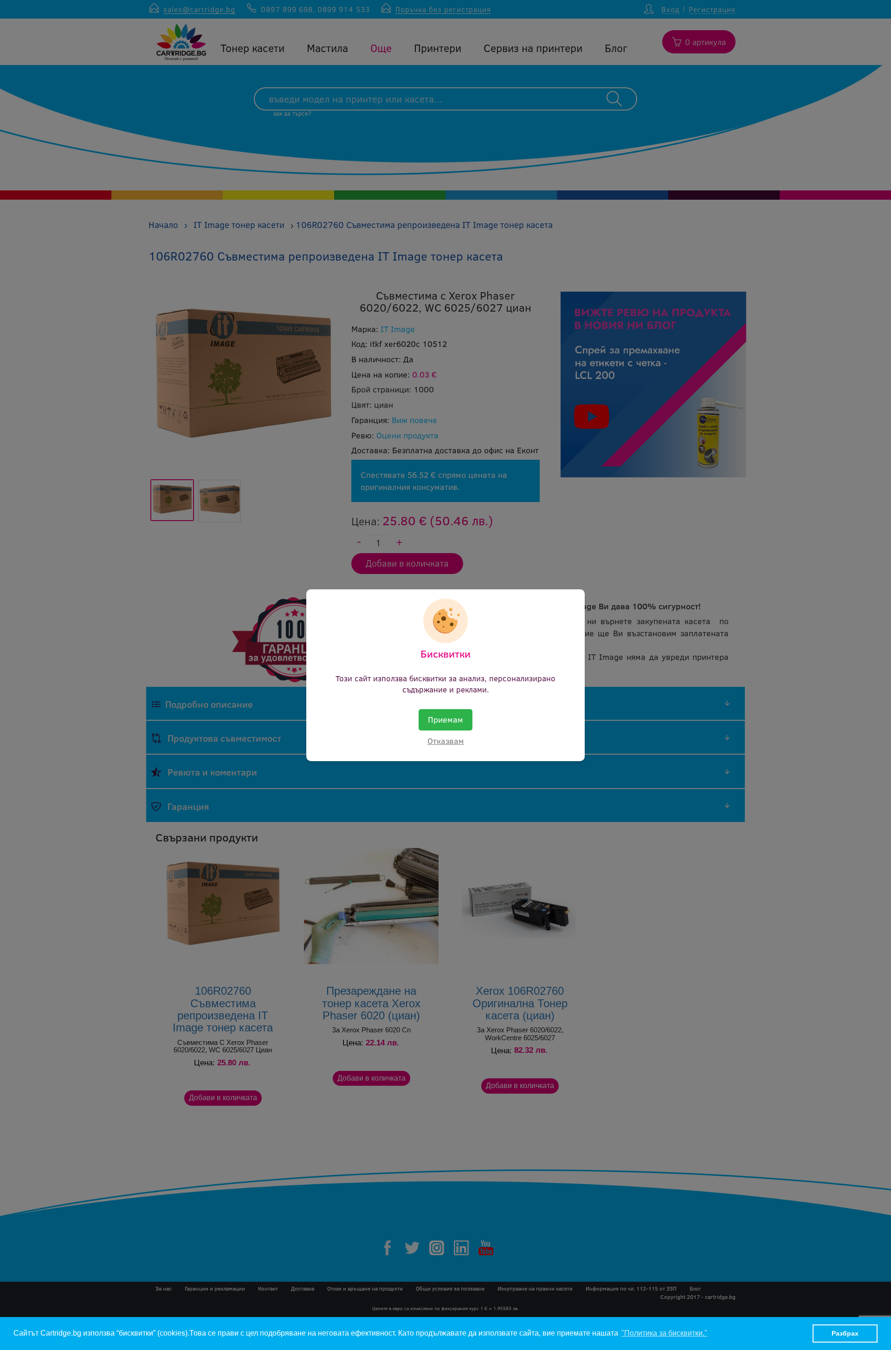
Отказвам (445, 740)
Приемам (445, 719)
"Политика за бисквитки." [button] (664, 1333)
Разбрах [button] (845, 1333)
